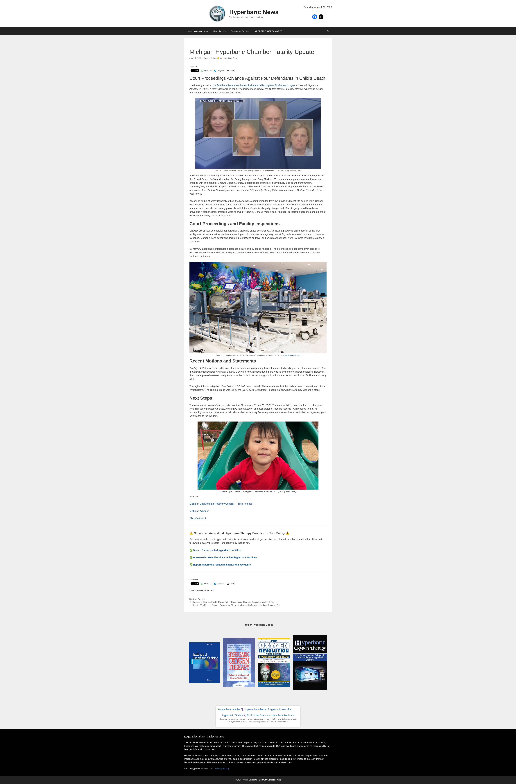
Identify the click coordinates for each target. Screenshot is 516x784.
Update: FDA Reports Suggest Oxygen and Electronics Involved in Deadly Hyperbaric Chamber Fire (236, 605)
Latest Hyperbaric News (197, 31)
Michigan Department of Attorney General (211, 503)
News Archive (219, 31)
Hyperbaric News (254, 12)
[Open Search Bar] (328, 31)
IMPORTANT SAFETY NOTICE (268, 31)
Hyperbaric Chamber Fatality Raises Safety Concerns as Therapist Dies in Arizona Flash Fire (233, 602)
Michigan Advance (199, 511)
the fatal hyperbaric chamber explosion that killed (254, 85)
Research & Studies (240, 31)
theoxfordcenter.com (292, 355)
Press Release (244, 503)
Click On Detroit (197, 518)
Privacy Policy (222, 768)
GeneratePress (274, 780)
